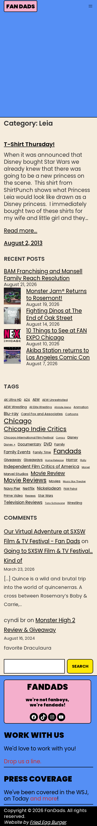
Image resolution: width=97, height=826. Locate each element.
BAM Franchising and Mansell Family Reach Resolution (43, 275)
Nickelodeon (49, 488)
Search (80, 666)
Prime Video (13, 496)
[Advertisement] (48, 65)
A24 (27, 400)
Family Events (17, 452)
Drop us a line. (22, 761)
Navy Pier (12, 488)
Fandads (67, 451)
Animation (81, 407)
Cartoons (71, 414)
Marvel (86, 467)
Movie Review (48, 473)
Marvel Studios (16, 474)
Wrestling (74, 503)
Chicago (18, 421)
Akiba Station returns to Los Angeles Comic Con (58, 354)
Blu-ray (11, 413)
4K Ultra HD (12, 400)
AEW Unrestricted (55, 400)
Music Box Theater (74, 481)
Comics (60, 437)
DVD (48, 444)
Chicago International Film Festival (28, 438)
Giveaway (12, 460)
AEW (36, 399)
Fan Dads (20, 6)
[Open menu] (90, 6)
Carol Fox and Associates (42, 414)
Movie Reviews (25, 480)
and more (43, 798)
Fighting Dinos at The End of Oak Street (54, 314)
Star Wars (45, 496)
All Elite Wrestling (40, 407)
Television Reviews (23, 502)
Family (59, 444)
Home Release (54, 460)
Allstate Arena (62, 407)
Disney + (9, 444)
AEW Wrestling (15, 407)
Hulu (83, 460)
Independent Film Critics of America (41, 466)
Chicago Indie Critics (35, 429)
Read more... (20, 230)
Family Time (42, 452)
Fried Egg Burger (48, 822)
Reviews (30, 496)
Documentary (29, 444)
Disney (72, 437)
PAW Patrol (70, 489)
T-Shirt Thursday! (29, 144)
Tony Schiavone (55, 503)
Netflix (29, 488)
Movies (54, 481)
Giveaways (33, 460)
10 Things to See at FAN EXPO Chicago (56, 334)
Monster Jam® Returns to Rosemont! (56, 294)
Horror (72, 459)
